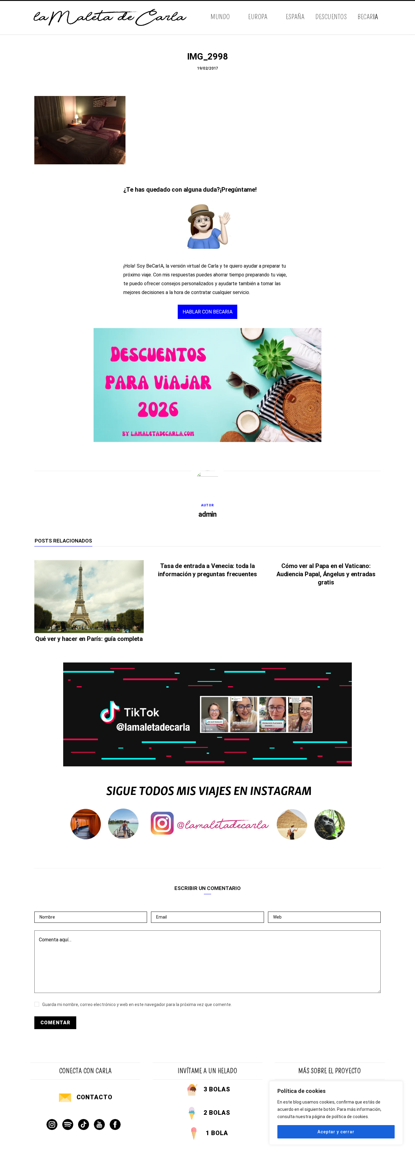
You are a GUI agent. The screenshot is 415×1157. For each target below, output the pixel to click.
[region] (336, 1113)
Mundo (220, 17)
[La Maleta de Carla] (110, 17)
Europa (257, 17)
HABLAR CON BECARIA (207, 312)
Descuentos (331, 17)
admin (207, 514)
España (295, 17)
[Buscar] (380, 17)
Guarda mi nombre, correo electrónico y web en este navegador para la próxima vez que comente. (137, 1004)
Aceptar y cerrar (335, 1131)
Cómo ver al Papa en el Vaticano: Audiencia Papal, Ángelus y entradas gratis (326, 574)
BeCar (368, 17)
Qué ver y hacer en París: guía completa (89, 638)
